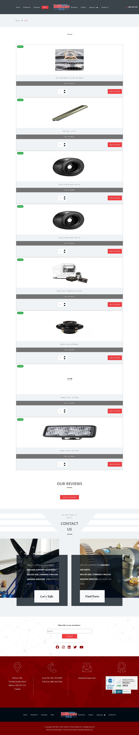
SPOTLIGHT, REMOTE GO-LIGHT (69, 291)
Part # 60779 (69, 83)
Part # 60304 (69, 350)
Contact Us (104, 7)
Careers (83, 7)
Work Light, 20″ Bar (69, 397)
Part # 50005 (69, 403)
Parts (45, 7)
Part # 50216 (69, 296)
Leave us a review (69, 497)
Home (18, 7)
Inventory (37, 7)
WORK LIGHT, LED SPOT (69, 451)
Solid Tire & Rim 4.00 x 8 (69, 184)
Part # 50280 (69, 456)
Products (26, 7)
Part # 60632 (69, 243)
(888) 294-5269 (133, 7)
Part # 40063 (69, 137)
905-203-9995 (56, 678)
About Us (92, 7)
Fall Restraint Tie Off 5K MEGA (69, 78)
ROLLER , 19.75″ (69, 131)
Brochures (74, 7)
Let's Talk (46, 596)
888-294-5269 (56, 682)
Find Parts (92, 596)
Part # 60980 (69, 190)
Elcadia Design (57, 729)
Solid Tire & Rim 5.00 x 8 (69, 238)
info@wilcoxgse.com (86, 678)
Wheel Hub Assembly (69, 344)
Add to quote (115, 91)
